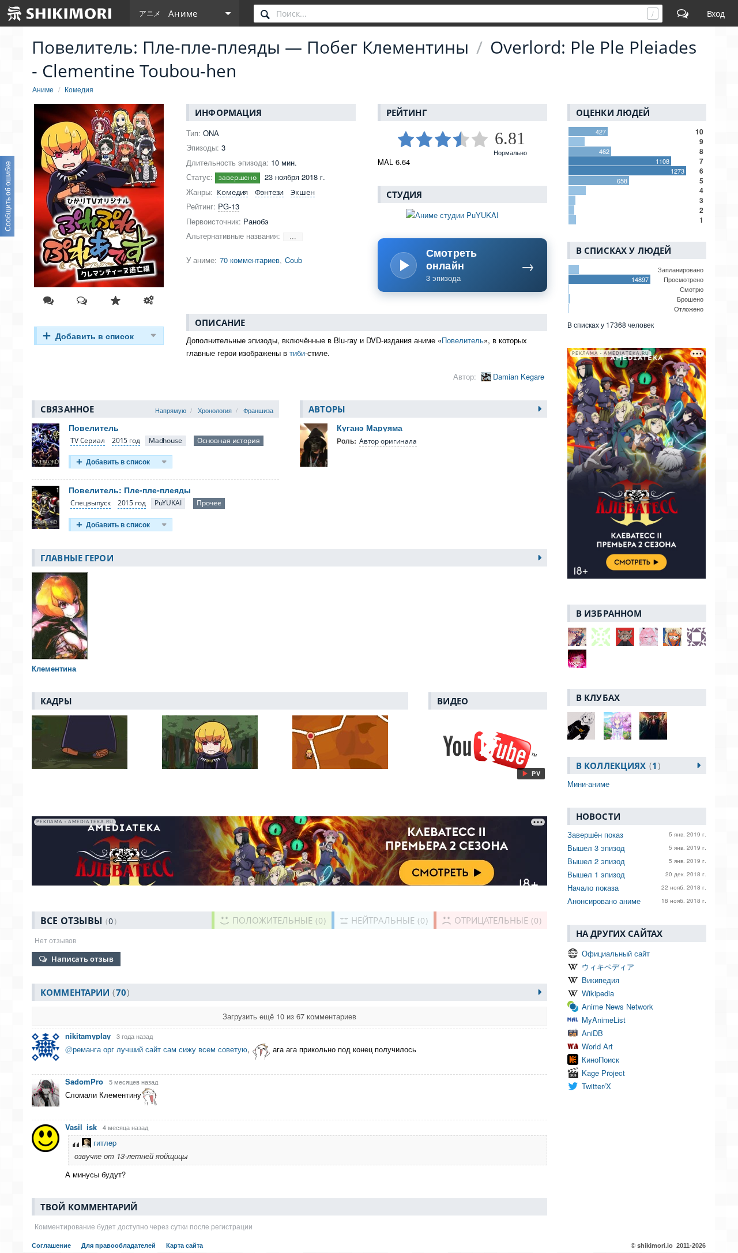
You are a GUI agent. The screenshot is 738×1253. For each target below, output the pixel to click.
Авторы (327, 409)
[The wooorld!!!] (577, 637)
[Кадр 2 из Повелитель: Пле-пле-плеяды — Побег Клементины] (219, 742)
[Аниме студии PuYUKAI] (462, 215)
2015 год (126, 440)
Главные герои (77, 558)
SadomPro (84, 1081)
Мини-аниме (588, 783)
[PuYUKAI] (168, 503)
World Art (597, 1046)
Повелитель (463, 340)
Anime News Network (617, 1006)
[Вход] (715, 13)
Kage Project (603, 1072)
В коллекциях (616, 765)
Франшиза (258, 410)
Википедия (600, 979)
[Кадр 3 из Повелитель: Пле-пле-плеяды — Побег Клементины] (350, 742)
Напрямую (170, 410)
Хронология (215, 410)
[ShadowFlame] (648, 637)
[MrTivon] (601, 637)
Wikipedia (598, 993)
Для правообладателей (119, 1245)
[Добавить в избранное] (115, 300)
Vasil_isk (81, 1126)
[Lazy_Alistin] (696, 637)
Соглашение (52, 1245)
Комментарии (83, 992)
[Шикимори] (60, 13)
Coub (293, 259)
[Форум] (682, 13)
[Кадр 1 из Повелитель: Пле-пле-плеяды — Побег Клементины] (89, 742)
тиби (297, 352)
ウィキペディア (608, 966)
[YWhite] (577, 659)
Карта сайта (184, 1245)
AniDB (592, 1032)
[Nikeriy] (672, 637)
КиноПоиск (600, 1059)
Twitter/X (596, 1086)
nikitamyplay (88, 1035)
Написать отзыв (82, 959)
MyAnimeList (604, 1019)
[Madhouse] (165, 441)
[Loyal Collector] (625, 637)
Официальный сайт (616, 953)
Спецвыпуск (90, 503)
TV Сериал (87, 440)
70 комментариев (250, 259)
